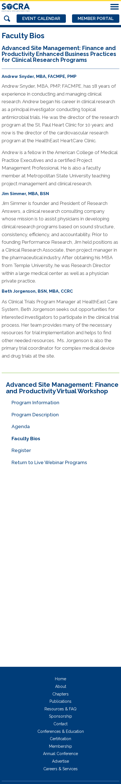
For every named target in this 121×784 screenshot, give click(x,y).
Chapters (60, 694)
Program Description (35, 414)
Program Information (35, 402)
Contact (60, 724)
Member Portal (96, 18)
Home (60, 679)
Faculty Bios (26, 438)
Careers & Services (60, 769)
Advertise (60, 761)
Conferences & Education (60, 731)
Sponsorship (60, 716)
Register (21, 450)
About (60, 686)
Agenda (21, 426)
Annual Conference (60, 753)
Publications (60, 701)
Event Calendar (41, 18)
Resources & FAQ (60, 709)
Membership (60, 746)
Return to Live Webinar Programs (49, 462)
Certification (60, 738)
